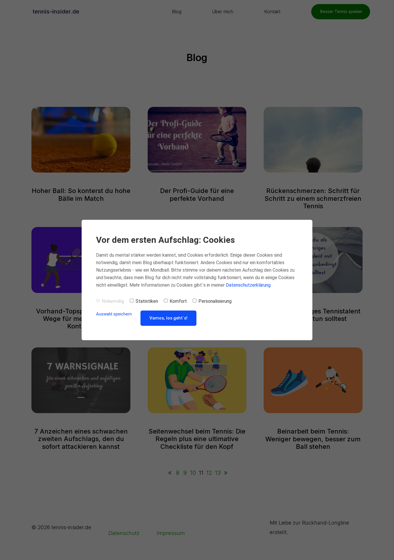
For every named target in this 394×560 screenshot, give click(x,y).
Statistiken (147, 301)
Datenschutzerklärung (248, 285)
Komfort (178, 301)
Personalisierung (215, 301)
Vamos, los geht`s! (168, 318)
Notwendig (113, 301)
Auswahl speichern (114, 314)
